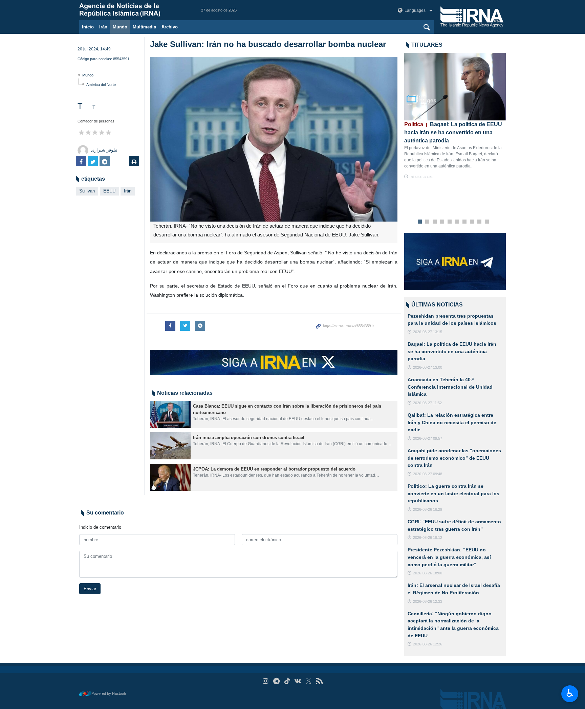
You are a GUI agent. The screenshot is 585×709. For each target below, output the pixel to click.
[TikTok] (287, 681)
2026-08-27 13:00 (427, 367)
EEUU (109, 190)
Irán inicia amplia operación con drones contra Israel (248, 437)
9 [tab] (479, 222)
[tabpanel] (455, 116)
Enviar (90, 588)
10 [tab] (487, 222)
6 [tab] (457, 222)
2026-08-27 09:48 (427, 474)
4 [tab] (442, 222)
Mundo (120, 26)
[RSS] (319, 681)
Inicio (88, 26)
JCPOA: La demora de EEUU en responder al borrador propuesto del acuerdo (275, 469)
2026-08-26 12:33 (427, 601)
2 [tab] (427, 222)
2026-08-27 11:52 (427, 403)
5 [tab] (450, 222)
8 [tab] (472, 222)
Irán (103, 26)
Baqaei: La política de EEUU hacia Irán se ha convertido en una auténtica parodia (453, 132)
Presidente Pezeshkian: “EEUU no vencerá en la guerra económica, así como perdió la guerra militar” (449, 557)
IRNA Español (133, 10)
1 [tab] (420, 222)
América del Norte (101, 85)
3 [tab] (435, 222)
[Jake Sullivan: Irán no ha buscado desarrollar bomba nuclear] (273, 139)
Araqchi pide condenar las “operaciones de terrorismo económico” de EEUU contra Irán (454, 458)
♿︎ (570, 693)
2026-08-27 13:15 (427, 332)
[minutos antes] (455, 86)
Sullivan (87, 190)
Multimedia (144, 26)
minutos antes (421, 177)
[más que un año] (170, 414)
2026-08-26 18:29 (427, 509)
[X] (308, 681)
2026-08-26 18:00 (427, 573)
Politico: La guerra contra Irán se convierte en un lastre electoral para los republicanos (453, 493)
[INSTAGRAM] (265, 681)
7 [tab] (464, 222)
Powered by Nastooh (108, 693)
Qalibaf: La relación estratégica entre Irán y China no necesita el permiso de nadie (452, 422)
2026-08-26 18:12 (427, 537)
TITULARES (426, 45)
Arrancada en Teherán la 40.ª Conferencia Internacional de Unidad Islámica (450, 387)
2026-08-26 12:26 (427, 644)
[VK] (298, 681)
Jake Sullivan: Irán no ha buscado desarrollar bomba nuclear (268, 44)
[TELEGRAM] (276, 681)
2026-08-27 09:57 (427, 438)
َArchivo (169, 26)
